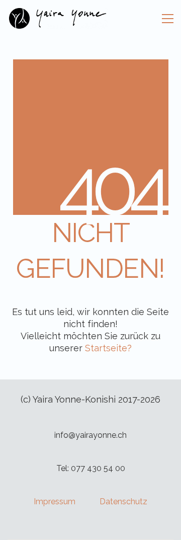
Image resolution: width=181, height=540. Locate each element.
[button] (167, 19)
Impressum (54, 501)
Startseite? (108, 348)
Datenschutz (123, 501)
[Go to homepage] (58, 18)
